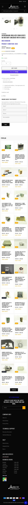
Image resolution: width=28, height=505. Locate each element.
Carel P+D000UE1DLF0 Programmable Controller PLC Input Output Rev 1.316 (7, 279)
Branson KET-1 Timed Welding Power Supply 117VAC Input (20, 204)
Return (4, 449)
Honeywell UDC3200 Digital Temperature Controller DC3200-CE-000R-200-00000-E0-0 (20, 157)
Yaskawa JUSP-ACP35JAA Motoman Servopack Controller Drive (20, 329)
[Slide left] (11, 28)
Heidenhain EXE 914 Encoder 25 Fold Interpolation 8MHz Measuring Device (6, 253)
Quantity (3, 60)
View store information (8, 81)
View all (14, 390)
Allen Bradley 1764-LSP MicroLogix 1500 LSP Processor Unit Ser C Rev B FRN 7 (20, 378)
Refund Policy (5, 443)
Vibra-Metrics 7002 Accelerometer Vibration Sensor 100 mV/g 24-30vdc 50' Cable (20, 280)
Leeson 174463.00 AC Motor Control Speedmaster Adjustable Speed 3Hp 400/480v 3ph (7, 305)
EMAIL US (20, 1)
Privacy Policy (5, 423)
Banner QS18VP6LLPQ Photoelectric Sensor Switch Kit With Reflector (7, 354)
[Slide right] (16, 28)
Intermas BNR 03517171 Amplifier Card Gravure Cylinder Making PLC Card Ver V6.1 (20, 254)
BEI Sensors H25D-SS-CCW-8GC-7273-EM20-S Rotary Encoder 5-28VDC (7, 378)
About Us (5, 417)
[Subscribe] (23, 407)
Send (5, 124)
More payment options (14, 74)
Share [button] (4, 95)
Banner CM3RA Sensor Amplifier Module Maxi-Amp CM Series (20, 181)
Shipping (3, 51)
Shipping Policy (6, 446)
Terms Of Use (5, 420)
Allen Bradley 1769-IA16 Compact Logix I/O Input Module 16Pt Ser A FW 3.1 (7, 205)
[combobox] (14, 11)
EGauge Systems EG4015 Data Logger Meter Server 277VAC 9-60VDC (7, 181)
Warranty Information (7, 432)
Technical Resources (7, 434)
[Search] (24, 11)
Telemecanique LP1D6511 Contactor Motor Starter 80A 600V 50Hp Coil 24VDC (7, 229)
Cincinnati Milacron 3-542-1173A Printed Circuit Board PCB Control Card (20, 229)
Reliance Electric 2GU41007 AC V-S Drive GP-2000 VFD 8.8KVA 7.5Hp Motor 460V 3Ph (7, 329)
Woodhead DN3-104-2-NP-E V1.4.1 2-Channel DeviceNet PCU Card (20, 304)
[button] (2, 6)
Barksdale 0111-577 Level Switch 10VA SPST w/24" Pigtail (20, 353)
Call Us (24, 1)
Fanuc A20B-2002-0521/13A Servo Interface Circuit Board (6, 156)
